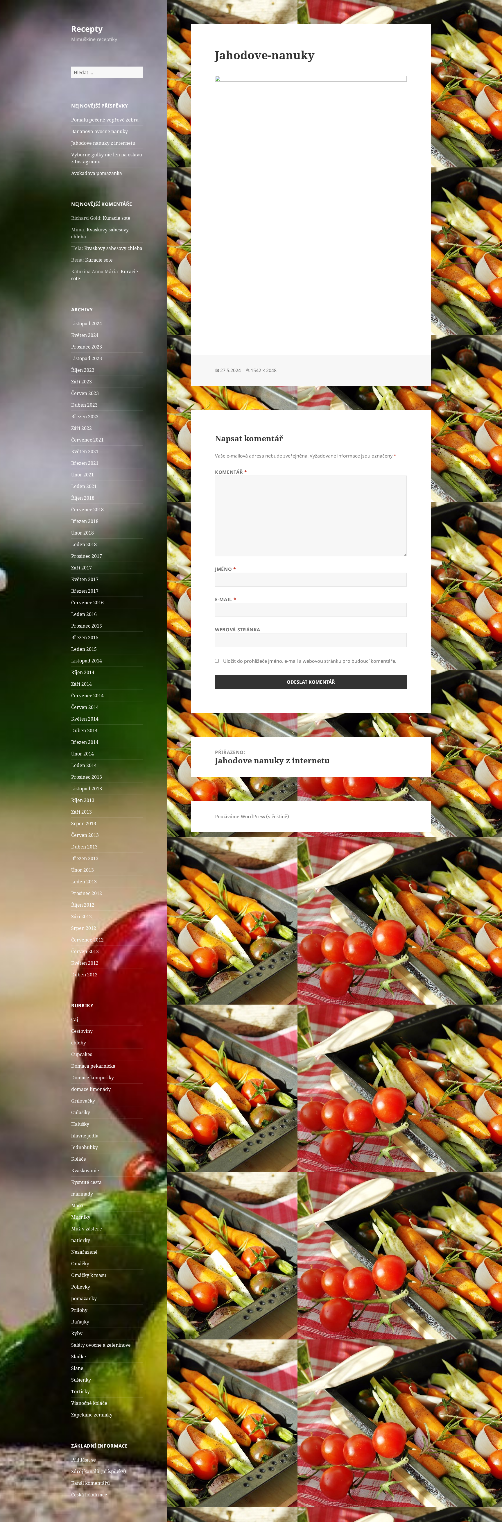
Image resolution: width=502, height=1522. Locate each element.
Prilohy (79, 1310)
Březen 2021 (84, 463)
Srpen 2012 (83, 928)
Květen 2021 (84, 451)
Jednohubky (84, 1147)
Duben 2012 (84, 974)
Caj (74, 1019)
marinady (82, 1194)
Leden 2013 (84, 881)
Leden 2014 (84, 765)
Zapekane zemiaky (91, 1415)
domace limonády (91, 1089)
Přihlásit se (83, 1460)
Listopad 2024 (86, 323)
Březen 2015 (84, 637)
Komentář (231, 472)
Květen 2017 (84, 579)
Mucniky (80, 1217)
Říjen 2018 (82, 498)
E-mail (225, 599)
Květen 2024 (84, 335)
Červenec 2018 (87, 509)
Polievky (80, 1287)
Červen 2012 (85, 951)
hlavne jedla (84, 1135)
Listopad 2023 (86, 358)
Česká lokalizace (89, 1494)
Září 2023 (81, 381)
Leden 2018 (84, 544)
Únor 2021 (82, 474)
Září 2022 (81, 428)
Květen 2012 (84, 963)
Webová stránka (237, 629)
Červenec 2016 (87, 602)
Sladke (78, 1356)
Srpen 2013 (83, 823)
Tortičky (80, 1391)
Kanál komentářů (90, 1483)
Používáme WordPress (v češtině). (252, 816)
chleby (78, 1042)
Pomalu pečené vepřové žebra (105, 120)
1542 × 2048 (264, 370)
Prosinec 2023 (86, 347)
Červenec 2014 (87, 695)
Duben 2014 (84, 730)
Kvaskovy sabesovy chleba (113, 248)
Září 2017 (81, 568)
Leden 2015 (84, 649)
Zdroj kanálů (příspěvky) (98, 1471)
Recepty (87, 28)
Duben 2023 (84, 405)
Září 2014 (81, 684)
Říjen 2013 (82, 800)
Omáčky (80, 1263)
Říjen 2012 (82, 905)
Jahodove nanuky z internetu (103, 143)
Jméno (225, 569)
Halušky (80, 1124)
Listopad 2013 (86, 788)
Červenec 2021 (87, 440)
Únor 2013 (82, 870)
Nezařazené (84, 1252)
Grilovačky (83, 1101)
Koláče (78, 1159)
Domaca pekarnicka (93, 1066)
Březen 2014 (84, 742)
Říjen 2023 (82, 370)
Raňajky (80, 1322)
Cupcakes (81, 1054)
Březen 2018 (84, 521)
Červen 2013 (85, 835)
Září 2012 (81, 916)
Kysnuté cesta (86, 1182)
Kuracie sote (116, 218)
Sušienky (81, 1380)
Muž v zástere (86, 1229)
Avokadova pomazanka (96, 173)
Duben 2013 (84, 847)
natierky (80, 1240)
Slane (77, 1368)
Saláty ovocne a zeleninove (101, 1345)
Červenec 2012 (87, 940)
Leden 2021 (84, 486)
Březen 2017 (84, 591)
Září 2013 (81, 812)
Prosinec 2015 (86, 626)
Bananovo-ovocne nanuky (99, 131)
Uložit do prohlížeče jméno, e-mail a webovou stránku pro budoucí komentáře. (309, 661)
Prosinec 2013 (86, 777)
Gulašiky (80, 1112)
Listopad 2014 (86, 661)
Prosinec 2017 (86, 556)
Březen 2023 (84, 416)
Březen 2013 (84, 858)
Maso (77, 1205)
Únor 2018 (82, 533)
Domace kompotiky (92, 1077)
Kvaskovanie (85, 1170)
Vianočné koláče (89, 1403)
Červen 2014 (85, 707)
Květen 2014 (84, 719)
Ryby (77, 1333)
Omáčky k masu (88, 1275)
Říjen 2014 (82, 672)
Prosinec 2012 (86, 893)
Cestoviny (82, 1031)
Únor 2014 (82, 754)
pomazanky (84, 1298)
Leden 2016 (84, 614)
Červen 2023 (85, 393)
